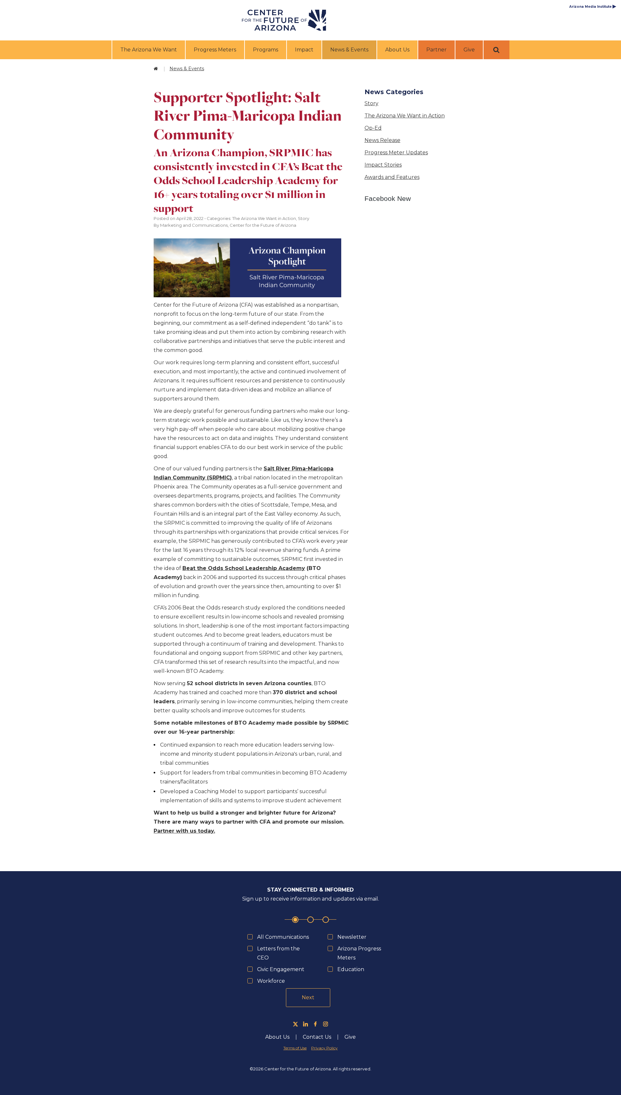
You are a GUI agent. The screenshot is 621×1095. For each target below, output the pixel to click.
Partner (436, 50)
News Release (382, 140)
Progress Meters (215, 50)
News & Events (350, 49)
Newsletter (351, 937)
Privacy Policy (324, 1048)
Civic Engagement (280, 969)
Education (350, 969)
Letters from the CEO (278, 953)
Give (469, 50)
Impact (304, 50)
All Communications (283, 937)
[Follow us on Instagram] (326, 1024)
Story (371, 103)
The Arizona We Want (148, 50)
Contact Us (317, 1037)
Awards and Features (392, 177)
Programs (265, 50)
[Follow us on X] (295, 1024)
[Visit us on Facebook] (315, 1024)
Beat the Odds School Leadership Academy (243, 568)
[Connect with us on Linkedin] (305, 1024)
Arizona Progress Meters (359, 953)
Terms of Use (295, 1048)
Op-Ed (373, 128)
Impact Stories (383, 165)
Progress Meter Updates (396, 152)
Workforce (271, 981)
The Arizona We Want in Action (405, 116)
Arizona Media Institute (592, 7)
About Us (397, 50)
